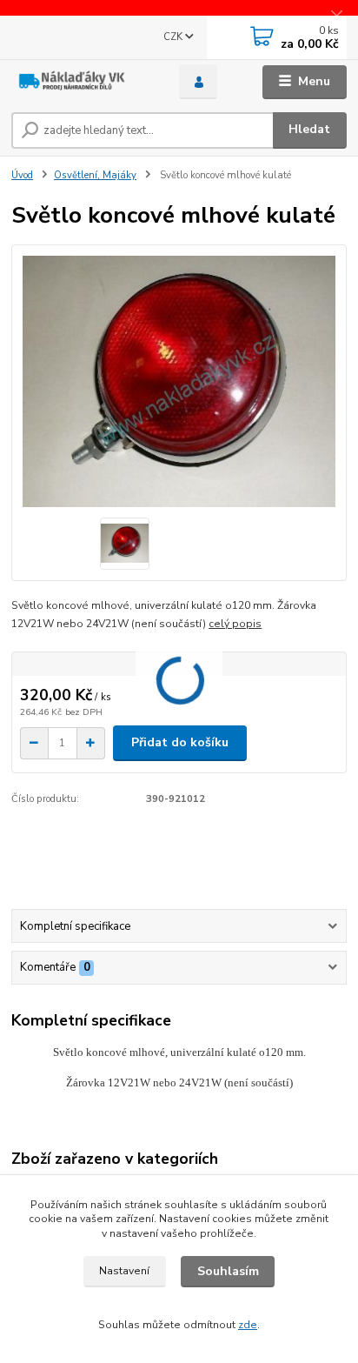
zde (247, 1325)
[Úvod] (81, 82)
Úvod (22, 175)
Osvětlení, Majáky (95, 175)
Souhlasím (228, 1271)
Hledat (309, 129)
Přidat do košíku (180, 742)
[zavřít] (336, 17)
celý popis (235, 624)
